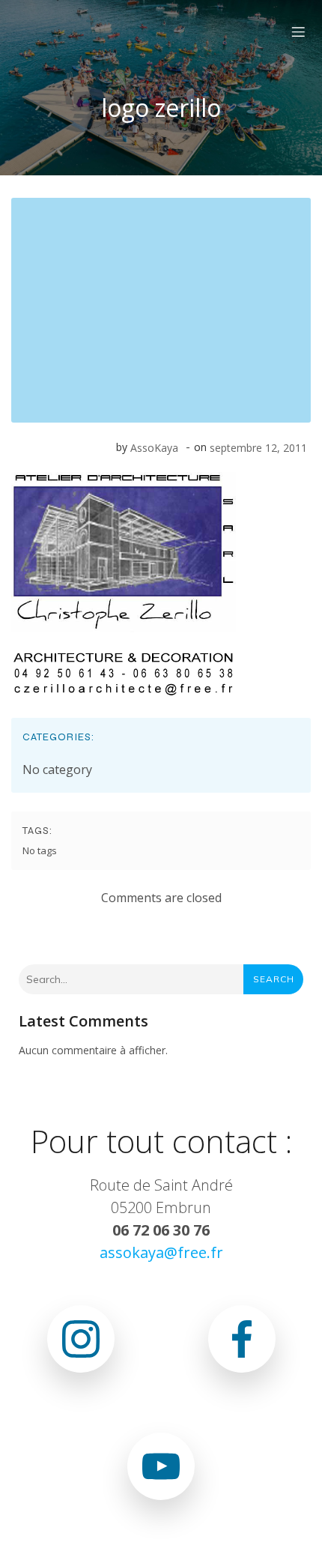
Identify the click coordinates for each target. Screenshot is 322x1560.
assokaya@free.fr (161, 1252)
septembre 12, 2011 (258, 448)
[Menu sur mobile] (298, 31)
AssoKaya (154, 448)
